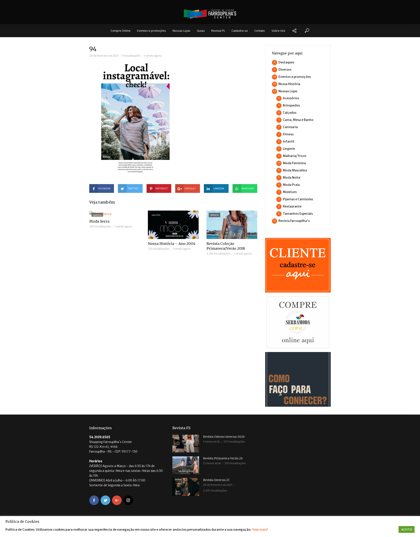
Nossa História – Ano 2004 (171, 243)
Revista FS (218, 31)
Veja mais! (260, 530)
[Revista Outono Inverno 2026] (185, 443)
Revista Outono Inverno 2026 (224, 437)
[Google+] (117, 500)
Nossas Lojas (181, 31)
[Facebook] (94, 500)
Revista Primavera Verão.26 (223, 458)
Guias (201, 31)
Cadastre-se (239, 31)
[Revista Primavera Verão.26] (185, 465)
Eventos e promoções (151, 31)
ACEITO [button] (406, 529)
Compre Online (121, 31)
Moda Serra (99, 221)
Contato (259, 31)
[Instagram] (128, 500)
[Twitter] (105, 500)
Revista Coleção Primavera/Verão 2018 (225, 246)
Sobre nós (278, 31)
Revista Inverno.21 (216, 480)
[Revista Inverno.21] (185, 487)
